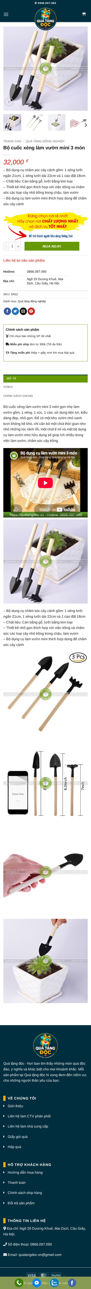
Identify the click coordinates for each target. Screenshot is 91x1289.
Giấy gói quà (18, 1137)
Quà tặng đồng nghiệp (45, 141)
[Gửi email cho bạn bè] (23, 311)
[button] (6, 14)
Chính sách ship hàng (25, 1193)
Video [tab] (8, 386)
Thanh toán (17, 1182)
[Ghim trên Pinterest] (31, 311)
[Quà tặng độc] (45, 19)
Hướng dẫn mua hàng (25, 1172)
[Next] (80, 68)
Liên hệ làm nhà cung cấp (28, 1126)
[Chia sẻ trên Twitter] (15, 311)
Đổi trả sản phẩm (21, 1203)
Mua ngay (52, 246)
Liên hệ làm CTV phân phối (29, 1116)
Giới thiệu (15, 1106)
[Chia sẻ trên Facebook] (7, 311)
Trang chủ (12, 141)
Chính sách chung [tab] (18, 396)
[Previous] (11, 68)
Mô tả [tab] (11, 378)
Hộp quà (14, 1147)
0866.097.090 (36, 271)
